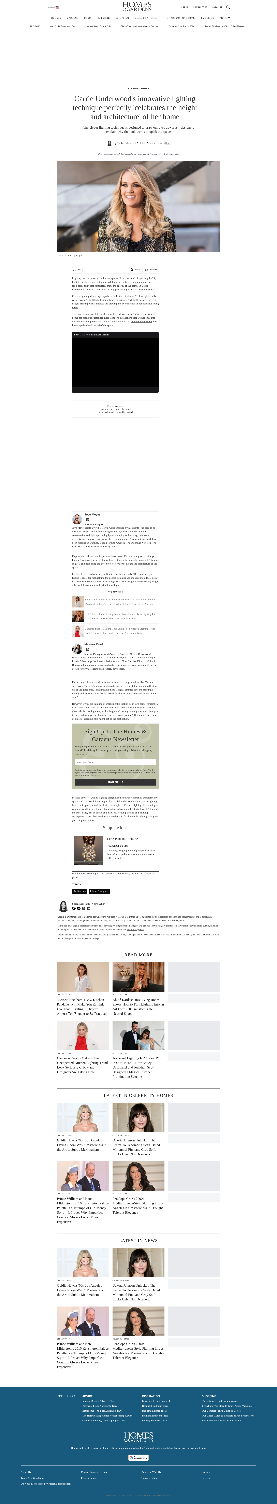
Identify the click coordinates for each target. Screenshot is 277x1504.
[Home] (46, 18)
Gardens (72, 18)
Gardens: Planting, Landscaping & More (103, 1420)
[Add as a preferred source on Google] (138, 1458)
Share (79, 270)
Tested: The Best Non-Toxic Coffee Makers (224, 26)
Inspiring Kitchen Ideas (154, 1410)
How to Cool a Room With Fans (62, 26)
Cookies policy (149, 1477)
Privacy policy (88, 1477)
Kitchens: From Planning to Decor (100, 1405)
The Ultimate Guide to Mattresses (219, 1400)
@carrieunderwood (115, 405)
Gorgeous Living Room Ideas (157, 1400)
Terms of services (103, 770)
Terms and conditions (32, 1477)
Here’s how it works (171, 154)
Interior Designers (99, 891)
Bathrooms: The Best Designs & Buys (102, 1410)
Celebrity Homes (146, 18)
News (167, 143)
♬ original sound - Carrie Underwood (115, 411)
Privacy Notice (142, 770)
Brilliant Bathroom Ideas (155, 1415)
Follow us (137, 270)
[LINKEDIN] (79, 908)
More (224, 18)
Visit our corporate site (193, 1447)
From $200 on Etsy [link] (118, 846)
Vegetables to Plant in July (99, 26)
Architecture (80, 891)
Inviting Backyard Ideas (154, 1420)
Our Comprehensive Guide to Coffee (221, 1410)
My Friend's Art (169, 925)
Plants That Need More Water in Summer (140, 26)
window (135, 682)
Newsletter (153, 270)
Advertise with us (151, 1472)
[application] (115, 362)
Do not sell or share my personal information (46, 1483)
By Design (207, 18)
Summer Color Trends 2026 (181, 26)
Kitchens (104, 18)
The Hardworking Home (179, 18)
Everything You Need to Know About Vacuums (227, 1405)
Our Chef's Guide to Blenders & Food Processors (228, 1415)
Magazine (217, 7)
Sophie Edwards (125, 143)
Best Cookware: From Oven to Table (221, 1420)
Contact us (207, 1472)
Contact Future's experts (94, 1472)
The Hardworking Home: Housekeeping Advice (107, 1415)
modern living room (141, 321)
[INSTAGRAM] (74, 908)
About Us (26, 1472)
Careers (206, 1477)
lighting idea (87, 296)
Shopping (122, 18)
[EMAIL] (89, 908)
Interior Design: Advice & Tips (98, 1400)
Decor (88, 18)
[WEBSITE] (87, 520)
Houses (56, 18)
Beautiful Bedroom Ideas (155, 1405)
